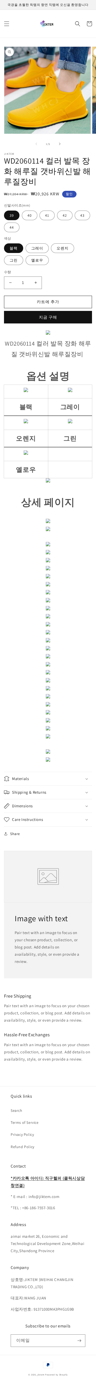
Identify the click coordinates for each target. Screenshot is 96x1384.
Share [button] (15, 833)
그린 (14, 260)
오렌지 (63, 248)
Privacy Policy (22, 1134)
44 (12, 227)
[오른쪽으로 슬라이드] (60, 144)
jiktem (40, 1374)
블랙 (14, 248)
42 (65, 215)
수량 (7, 272)
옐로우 (37, 260)
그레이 (37, 248)
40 (29, 215)
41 (47, 215)
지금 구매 (48, 317)
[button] (7, 24)
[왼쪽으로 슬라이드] (36, 144)
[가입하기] (79, 1340)
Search (16, 1110)
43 (82, 215)
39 (12, 215)
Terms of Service (25, 1122)
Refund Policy (22, 1146)
